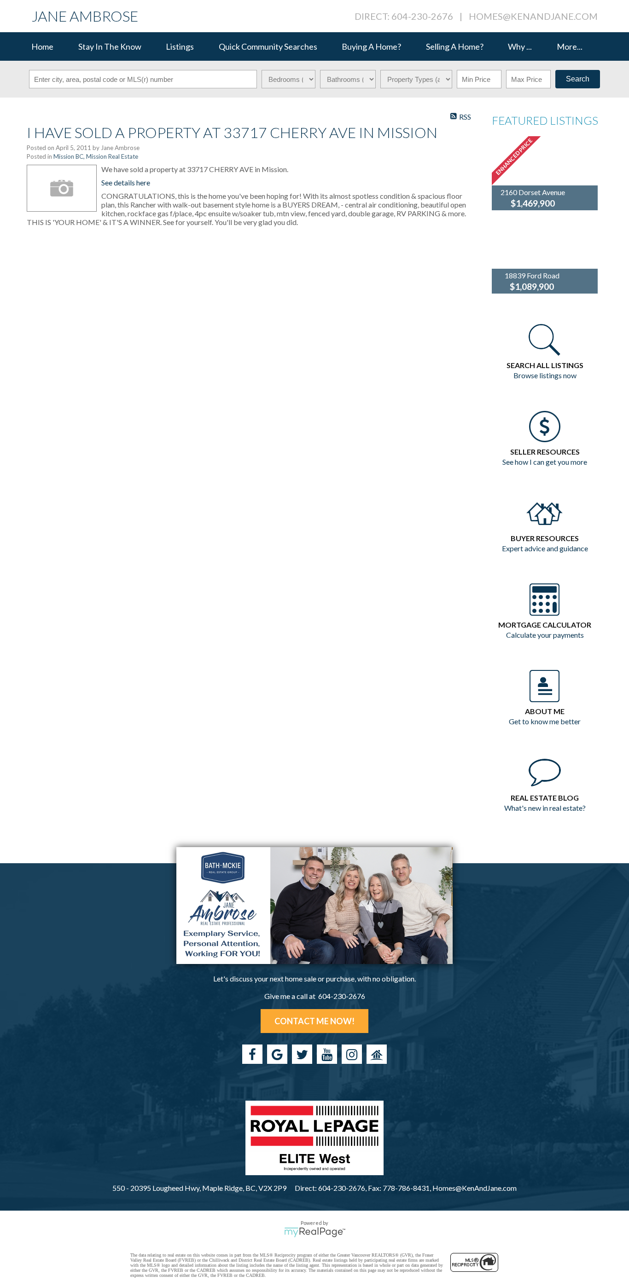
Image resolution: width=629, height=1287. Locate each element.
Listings (180, 46)
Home (42, 46)
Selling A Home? (454, 46)
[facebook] (252, 1054)
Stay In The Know (109, 46)
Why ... (520, 46)
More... (569, 46)
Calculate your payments (545, 634)
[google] (277, 1054)
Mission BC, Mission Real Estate (95, 156)
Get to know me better (545, 721)
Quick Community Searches (268, 46)
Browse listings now (545, 375)
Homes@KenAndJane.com (533, 16)
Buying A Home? (371, 46)
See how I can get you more (544, 461)
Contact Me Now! (314, 1021)
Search (577, 79)
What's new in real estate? (545, 807)
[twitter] (302, 1054)
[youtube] (327, 1054)
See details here (125, 182)
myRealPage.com (315, 1232)
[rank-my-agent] (377, 1054)
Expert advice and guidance (545, 548)
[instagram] (352, 1054)
